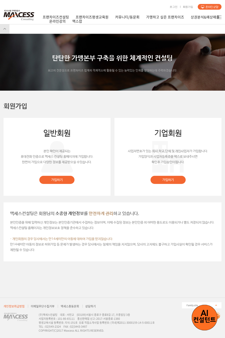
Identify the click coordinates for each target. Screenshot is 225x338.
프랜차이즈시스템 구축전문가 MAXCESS (19, 15)
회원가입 (188, 6)
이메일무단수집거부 (42, 306)
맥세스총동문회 (70, 306)
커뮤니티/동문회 (127, 17)
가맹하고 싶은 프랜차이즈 (165, 17)
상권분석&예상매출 (205, 17)
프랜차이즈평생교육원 (92, 17)
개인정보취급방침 (14, 306)
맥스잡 (77, 21)
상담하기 (209, 7)
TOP (4, 29)
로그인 (173, 6)
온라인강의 (57, 21)
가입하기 (57, 180)
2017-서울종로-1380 (108, 319)
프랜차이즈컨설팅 (56, 17)
